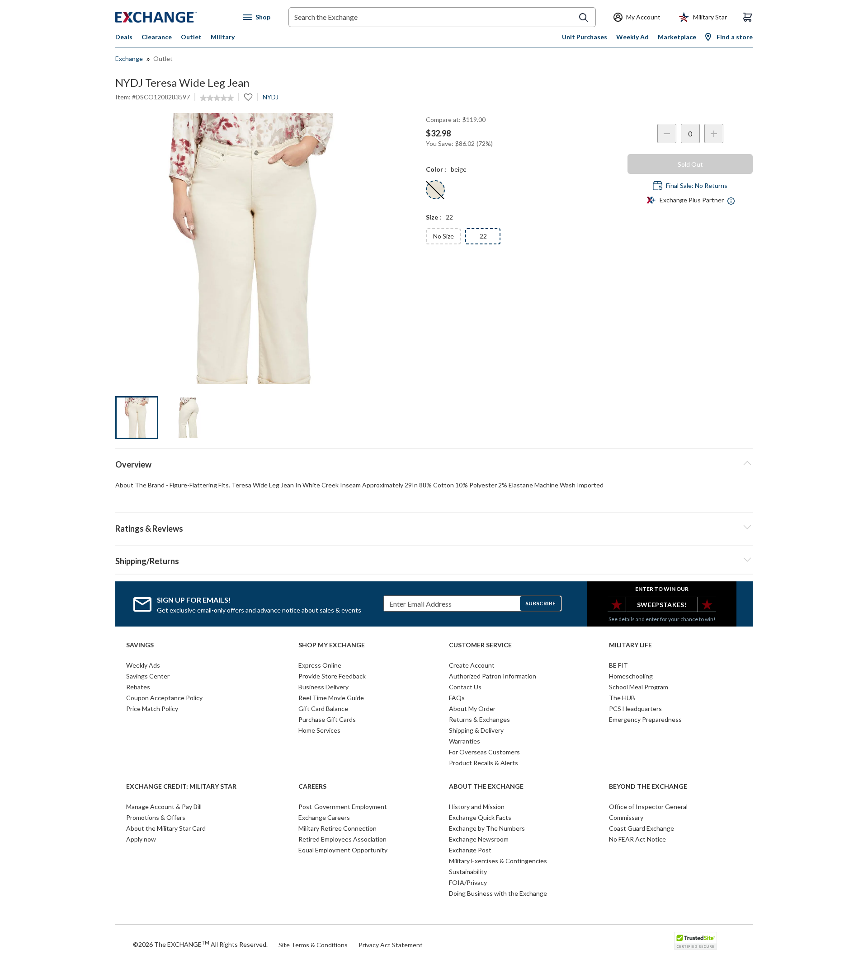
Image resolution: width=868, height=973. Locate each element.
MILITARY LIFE (630, 645)
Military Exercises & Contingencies (498, 861)
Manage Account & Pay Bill (164, 806)
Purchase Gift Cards (327, 719)
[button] (434, 527)
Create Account (472, 665)
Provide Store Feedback (332, 676)
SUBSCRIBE (540, 603)
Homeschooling (631, 676)
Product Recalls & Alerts (483, 763)
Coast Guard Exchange (641, 828)
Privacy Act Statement (391, 945)
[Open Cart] (748, 17)
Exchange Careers (324, 817)
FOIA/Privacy (468, 882)
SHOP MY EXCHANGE (331, 645)
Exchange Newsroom (479, 839)
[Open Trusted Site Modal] (695, 941)
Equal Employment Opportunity (342, 850)
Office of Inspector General (648, 806)
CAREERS (312, 786)
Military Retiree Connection (337, 828)
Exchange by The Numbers (487, 828)
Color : (436, 169)
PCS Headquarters (635, 708)
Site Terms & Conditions (313, 945)
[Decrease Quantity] (666, 133)
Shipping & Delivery (476, 730)
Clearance (157, 37)
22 (483, 236)
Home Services (319, 730)
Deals (123, 37)
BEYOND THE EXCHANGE (648, 786)
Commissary (626, 817)
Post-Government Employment (342, 806)
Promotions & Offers (155, 817)
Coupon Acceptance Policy (164, 698)
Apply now (141, 839)
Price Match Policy (152, 708)
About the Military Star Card (166, 828)
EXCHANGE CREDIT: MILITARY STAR (181, 786)
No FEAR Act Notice (637, 839)
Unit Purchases (584, 37)
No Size (443, 236)
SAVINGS (140, 645)
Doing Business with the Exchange (498, 893)
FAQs (457, 698)
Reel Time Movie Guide (331, 698)
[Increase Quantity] (713, 133)
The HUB (622, 698)
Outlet (191, 37)
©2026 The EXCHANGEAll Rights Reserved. (200, 944)
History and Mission (477, 806)
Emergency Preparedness (645, 719)
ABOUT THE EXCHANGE (486, 786)
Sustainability (468, 871)
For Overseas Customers (484, 752)
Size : (433, 217)
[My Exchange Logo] (173, 17)
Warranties (464, 741)
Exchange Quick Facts (480, 817)
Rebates (138, 687)
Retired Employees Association (342, 839)
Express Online (319, 665)
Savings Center (148, 676)
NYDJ (270, 97)
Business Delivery (323, 687)
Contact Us (465, 687)
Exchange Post (470, 850)
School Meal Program (638, 687)
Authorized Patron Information (492, 676)
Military (223, 37)
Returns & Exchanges (479, 719)
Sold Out (690, 164)
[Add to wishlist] (248, 97)
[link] (217, 98)
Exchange (129, 58)
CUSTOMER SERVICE (480, 645)
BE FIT (618, 665)
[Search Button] (583, 17)
